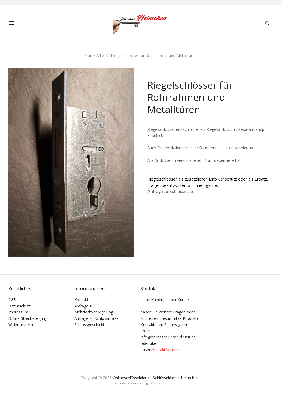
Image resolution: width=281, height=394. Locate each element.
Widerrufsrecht (21, 324)
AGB (12, 299)
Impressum (18, 312)
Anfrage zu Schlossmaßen (172, 191)
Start (88, 55)
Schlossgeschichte (90, 324)
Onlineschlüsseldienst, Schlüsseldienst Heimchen (156, 377)
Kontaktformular (166, 349)
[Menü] (11, 23)
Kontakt (81, 299)
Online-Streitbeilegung (27, 318)
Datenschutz (19, 306)
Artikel (101, 55)
